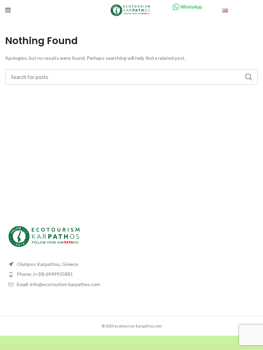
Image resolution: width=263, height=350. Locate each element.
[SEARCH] (248, 77)
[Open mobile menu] (8, 10)
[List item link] (66, 274)
